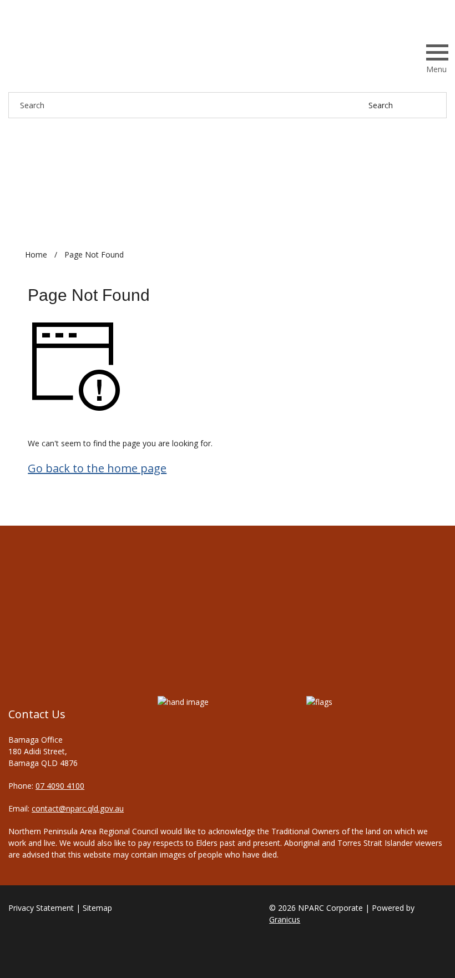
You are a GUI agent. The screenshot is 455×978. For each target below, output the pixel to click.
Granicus (284, 919)
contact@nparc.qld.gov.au (78, 808)
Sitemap (97, 908)
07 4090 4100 (60, 785)
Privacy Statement (41, 908)
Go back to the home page (97, 468)
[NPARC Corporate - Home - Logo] (77, 56)
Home (36, 254)
